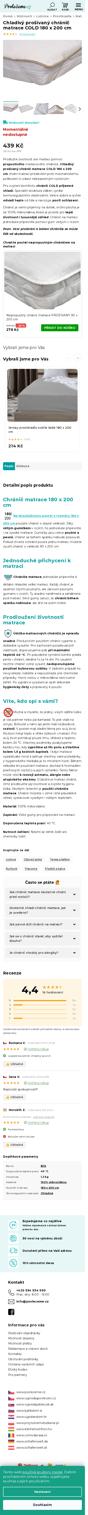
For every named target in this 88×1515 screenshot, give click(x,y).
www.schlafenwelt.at (31, 1447)
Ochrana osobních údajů (26, 1364)
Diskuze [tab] (22, 466)
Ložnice (11, 859)
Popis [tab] (9, 466)
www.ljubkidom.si (29, 1410)
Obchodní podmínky (23, 1359)
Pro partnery (17, 1375)
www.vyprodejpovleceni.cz (36, 1398)
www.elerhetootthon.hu (34, 1429)
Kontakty (15, 1354)
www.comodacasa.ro (31, 1435)
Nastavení (42, 1492)
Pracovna (31, 868)
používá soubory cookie (42, 1472)
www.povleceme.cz (30, 1392)
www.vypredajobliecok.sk (35, 1404)
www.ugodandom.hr (31, 1417)
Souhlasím (42, 1505)
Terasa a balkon (60, 859)
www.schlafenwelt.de (32, 1441)
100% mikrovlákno (54, 1182)
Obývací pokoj (33, 859)
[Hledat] (52, 5)
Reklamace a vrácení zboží (27, 1349)
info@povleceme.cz (32, 1301)
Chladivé (47, 1193)
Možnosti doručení (24, 123)
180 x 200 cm (50, 1187)
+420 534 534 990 (31, 1290)
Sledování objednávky (24, 1333)
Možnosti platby (20, 1343)
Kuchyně (11, 868)
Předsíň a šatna (55, 868)
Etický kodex (17, 1369)
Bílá (43, 1165)
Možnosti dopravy (21, 1338)
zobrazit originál (43, 1116)
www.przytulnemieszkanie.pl (37, 1423)
